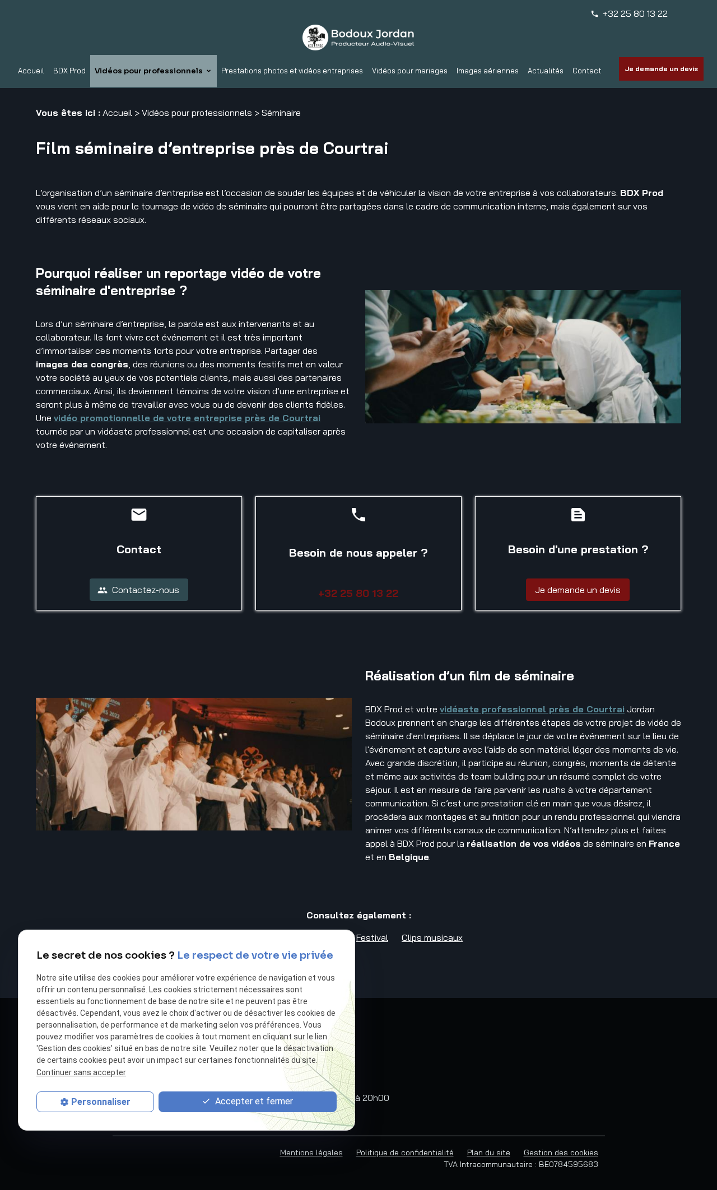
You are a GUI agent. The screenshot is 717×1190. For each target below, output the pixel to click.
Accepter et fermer (253, 1101)
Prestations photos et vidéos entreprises (292, 70)
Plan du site (488, 1152)
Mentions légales (311, 1152)
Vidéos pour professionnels (149, 71)
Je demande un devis (661, 68)
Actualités (546, 70)
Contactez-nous (138, 589)
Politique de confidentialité (405, 1152)
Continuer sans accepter (81, 1071)
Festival (372, 937)
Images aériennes (488, 70)
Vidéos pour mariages (410, 70)
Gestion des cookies (561, 1152)
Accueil (31, 70)
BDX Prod (69, 70)
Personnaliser (101, 1101)
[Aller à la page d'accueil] (358, 37)
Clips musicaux (432, 937)
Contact (586, 70)
